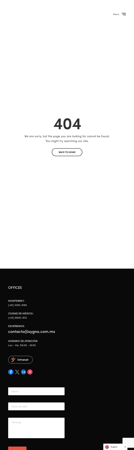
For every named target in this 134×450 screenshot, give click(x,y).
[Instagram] (30, 373)
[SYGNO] (25, 14)
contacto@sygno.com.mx (31, 331)
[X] (18, 373)
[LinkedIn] (24, 373)
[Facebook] (11, 373)
